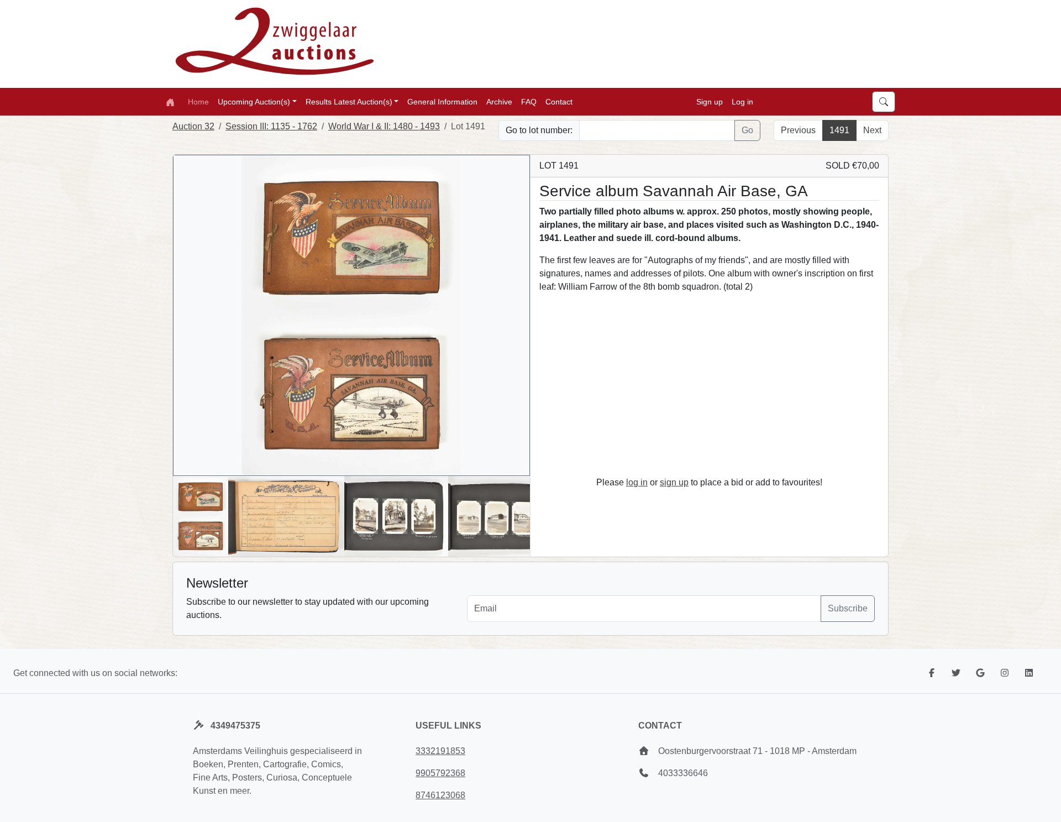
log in (637, 482)
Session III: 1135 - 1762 (271, 126)
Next (872, 130)
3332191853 (440, 751)
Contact (558, 101)
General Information (442, 101)
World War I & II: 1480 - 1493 (384, 126)
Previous (798, 130)
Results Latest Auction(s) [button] (349, 101)
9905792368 (440, 773)
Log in (742, 101)
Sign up (709, 101)
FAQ (529, 101)
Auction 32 (193, 126)
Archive (499, 101)
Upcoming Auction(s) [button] (254, 101)
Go (747, 130)
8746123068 (440, 795)
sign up (674, 482)
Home (198, 101)
